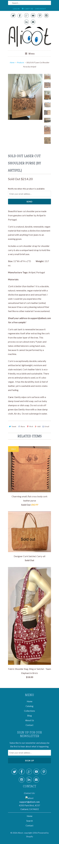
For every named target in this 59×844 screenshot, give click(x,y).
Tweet (13, 426)
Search (29, 820)
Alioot (20, 833)
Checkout (40, 9)
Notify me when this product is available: (26, 189)
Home (29, 701)
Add (39, 426)
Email (47, 426)
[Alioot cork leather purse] (25, 97)
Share (22, 426)
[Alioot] (29, 37)
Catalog (29, 706)
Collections (29, 711)
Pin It (31, 426)
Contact (29, 725)
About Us (29, 720)
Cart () (28, 9)
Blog (29, 715)
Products (20, 62)
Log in (16, 9)
